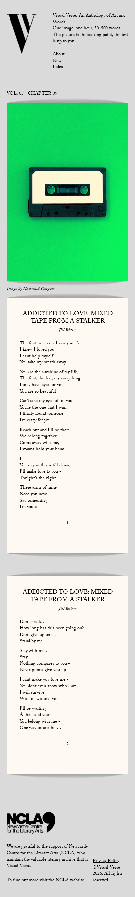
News (58, 61)
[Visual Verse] (22, 35)
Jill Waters (67, 331)
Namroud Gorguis (38, 289)
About (58, 55)
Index (58, 67)
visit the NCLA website (62, 881)
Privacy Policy (106, 861)
